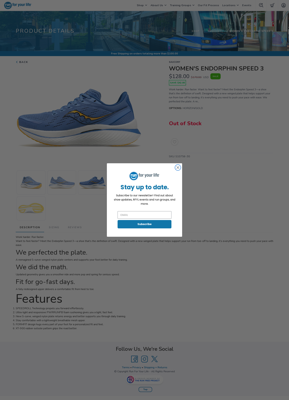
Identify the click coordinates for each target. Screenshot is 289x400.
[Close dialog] (178, 167)
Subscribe (144, 224)
